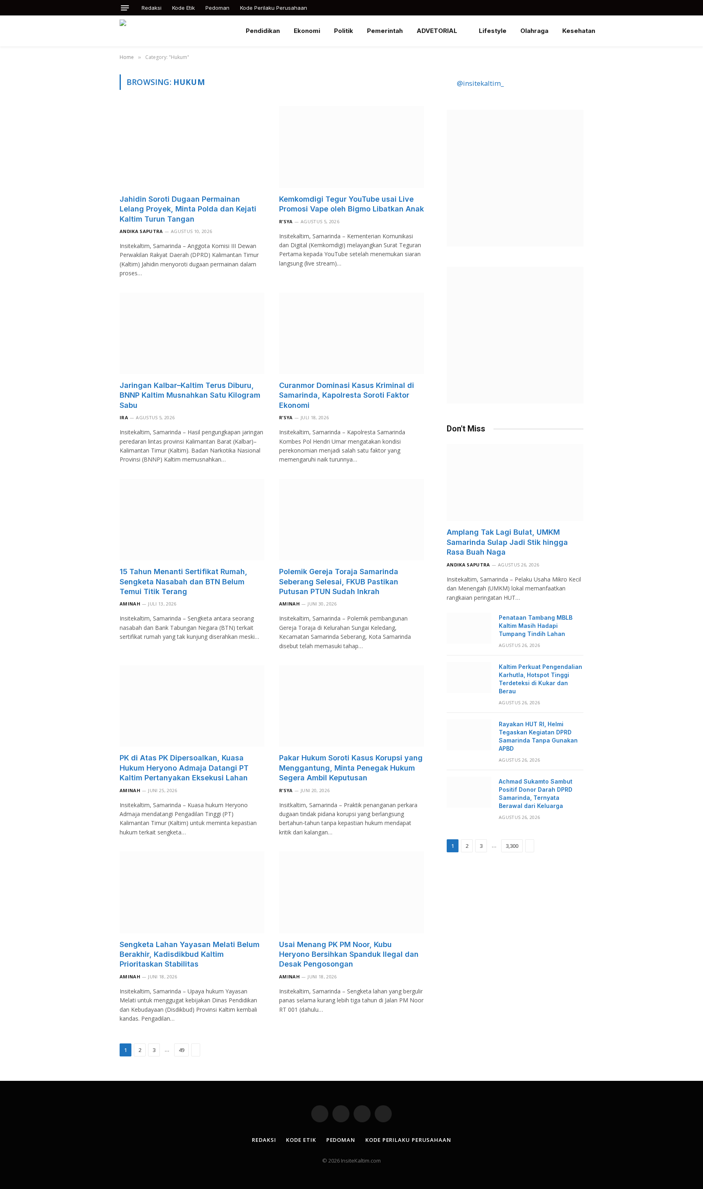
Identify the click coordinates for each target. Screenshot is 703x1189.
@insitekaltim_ (480, 83)
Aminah (130, 604)
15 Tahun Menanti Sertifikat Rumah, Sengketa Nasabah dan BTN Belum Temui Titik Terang (183, 581)
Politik (343, 31)
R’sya (286, 221)
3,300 (512, 845)
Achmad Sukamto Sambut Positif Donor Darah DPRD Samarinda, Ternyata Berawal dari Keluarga (535, 793)
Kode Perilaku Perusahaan (273, 7)
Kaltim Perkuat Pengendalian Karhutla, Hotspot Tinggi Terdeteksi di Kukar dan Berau (540, 679)
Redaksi (152, 7)
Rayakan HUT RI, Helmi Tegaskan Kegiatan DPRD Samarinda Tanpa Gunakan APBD (538, 736)
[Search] (582, 7)
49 (181, 1050)
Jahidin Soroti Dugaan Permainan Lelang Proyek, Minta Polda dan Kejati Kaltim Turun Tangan (188, 209)
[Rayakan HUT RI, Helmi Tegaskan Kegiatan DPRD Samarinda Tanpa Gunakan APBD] (469, 734)
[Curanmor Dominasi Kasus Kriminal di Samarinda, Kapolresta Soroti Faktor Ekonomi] (351, 333)
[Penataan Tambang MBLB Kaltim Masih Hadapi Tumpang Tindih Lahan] (469, 628)
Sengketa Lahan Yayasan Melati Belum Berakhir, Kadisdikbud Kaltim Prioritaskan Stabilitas (190, 954)
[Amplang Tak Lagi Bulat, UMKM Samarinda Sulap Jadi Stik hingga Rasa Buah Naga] (515, 482)
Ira (124, 417)
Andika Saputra (141, 231)
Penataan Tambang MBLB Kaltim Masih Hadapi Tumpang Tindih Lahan (535, 625)
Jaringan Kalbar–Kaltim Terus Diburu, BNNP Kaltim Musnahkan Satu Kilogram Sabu (190, 395)
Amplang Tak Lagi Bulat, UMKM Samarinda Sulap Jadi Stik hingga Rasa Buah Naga (507, 542)
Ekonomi (307, 31)
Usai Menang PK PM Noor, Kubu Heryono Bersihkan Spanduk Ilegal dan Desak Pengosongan (349, 954)
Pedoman (217, 7)
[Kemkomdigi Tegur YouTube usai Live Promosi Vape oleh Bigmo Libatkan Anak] (351, 146)
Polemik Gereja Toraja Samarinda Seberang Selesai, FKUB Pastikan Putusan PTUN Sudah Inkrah (338, 581)
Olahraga (534, 31)
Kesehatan (578, 31)
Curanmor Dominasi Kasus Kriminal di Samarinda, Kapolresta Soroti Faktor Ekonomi (346, 395)
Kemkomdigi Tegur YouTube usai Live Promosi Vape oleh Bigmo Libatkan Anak (351, 204)
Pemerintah (385, 31)
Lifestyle (493, 31)
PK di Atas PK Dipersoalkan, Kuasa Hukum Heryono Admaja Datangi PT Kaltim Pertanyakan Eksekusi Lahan (184, 767)
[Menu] (125, 8)
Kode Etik (183, 7)
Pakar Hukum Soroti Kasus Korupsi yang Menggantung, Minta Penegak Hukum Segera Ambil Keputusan (351, 767)
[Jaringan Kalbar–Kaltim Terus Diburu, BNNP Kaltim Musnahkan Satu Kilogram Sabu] (192, 333)
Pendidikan (263, 31)
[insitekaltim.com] (176, 30)
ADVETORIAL (437, 31)
